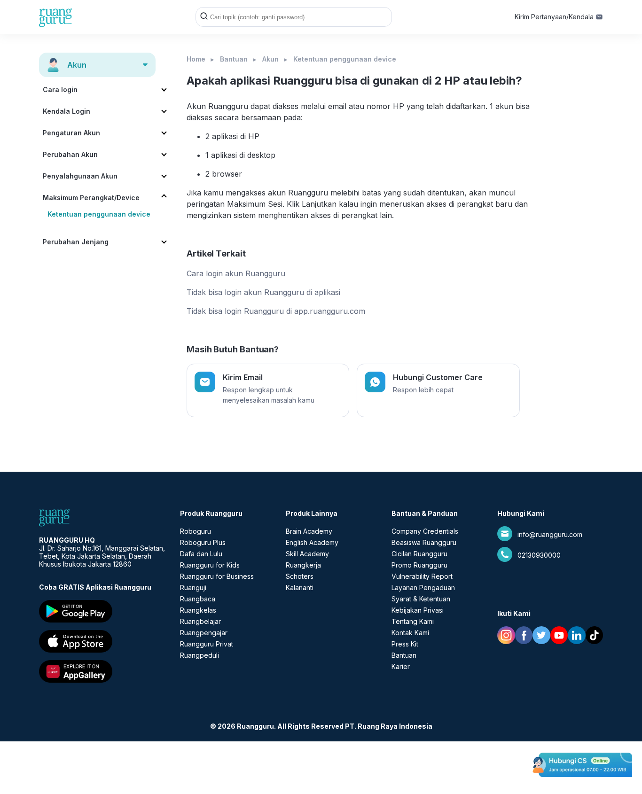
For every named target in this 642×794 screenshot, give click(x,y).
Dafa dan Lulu (201, 554)
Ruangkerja (303, 565)
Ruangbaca (197, 599)
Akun (270, 59)
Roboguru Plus (203, 542)
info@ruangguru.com (549, 534)
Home (196, 59)
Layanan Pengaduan (423, 588)
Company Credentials (424, 531)
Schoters (299, 576)
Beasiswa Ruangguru (423, 542)
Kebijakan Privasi (417, 610)
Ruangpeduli (199, 655)
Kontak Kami (410, 633)
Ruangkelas (198, 610)
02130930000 (539, 555)
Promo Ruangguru (419, 565)
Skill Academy (307, 554)
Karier (400, 666)
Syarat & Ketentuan (420, 599)
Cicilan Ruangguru (419, 554)
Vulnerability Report (422, 576)
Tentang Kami (412, 621)
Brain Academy (309, 531)
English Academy (312, 542)
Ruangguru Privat (206, 644)
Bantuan (234, 59)
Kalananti (299, 588)
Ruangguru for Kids (210, 565)
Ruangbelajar (200, 621)
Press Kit (404, 644)
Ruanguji (193, 588)
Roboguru (195, 531)
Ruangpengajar (203, 633)
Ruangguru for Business (217, 576)
